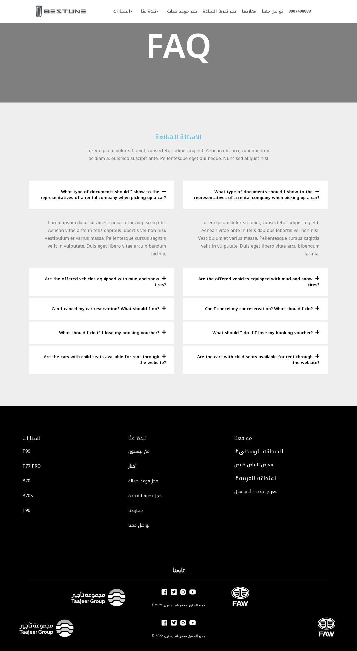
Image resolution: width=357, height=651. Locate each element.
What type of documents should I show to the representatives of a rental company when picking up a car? (103, 195)
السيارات (121, 11)
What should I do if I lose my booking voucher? (109, 333)
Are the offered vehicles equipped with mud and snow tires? (105, 282)
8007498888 (299, 11)
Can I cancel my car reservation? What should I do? (105, 309)
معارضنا (249, 11)
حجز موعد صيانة (182, 11)
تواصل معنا (272, 11)
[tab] (101, 195)
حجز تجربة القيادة (220, 11)
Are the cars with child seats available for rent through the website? (105, 360)
